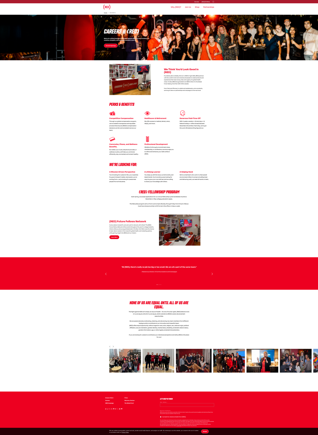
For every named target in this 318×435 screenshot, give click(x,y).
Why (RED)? (176, 7)
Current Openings (111, 45)
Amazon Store (109, 398)
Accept (205, 431)
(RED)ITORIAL (206, 2)
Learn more (179, 425)
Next (113, 347)
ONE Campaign (109, 403)
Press (126, 398)
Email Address (164, 402)
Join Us (188, 7)
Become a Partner (130, 400)
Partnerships (208, 7)
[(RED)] (106, 7)
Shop (197, 7)
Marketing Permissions (165, 410)
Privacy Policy (125, 432)
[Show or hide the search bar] (213, 1)
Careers (107, 400)
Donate (196, 2)
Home (105, 13)
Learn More (114, 237)
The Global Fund (129, 403)
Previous (109, 347)
